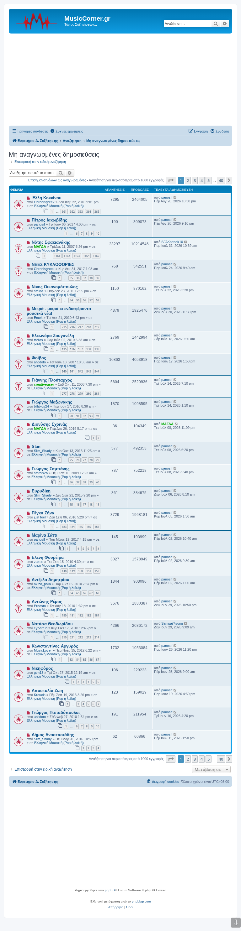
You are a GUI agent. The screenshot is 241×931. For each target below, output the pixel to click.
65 (77, 593)
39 (97, 278)
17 (84, 504)
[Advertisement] (120, 80)
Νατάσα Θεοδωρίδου (52, 624)
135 (64, 349)
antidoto (40, 362)
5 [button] (208, 180)
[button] (170, 180)
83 (71, 660)
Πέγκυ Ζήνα (43, 513)
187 (96, 527)
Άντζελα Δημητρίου (50, 579)
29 (97, 460)
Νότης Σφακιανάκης (51, 242)
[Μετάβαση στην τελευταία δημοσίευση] (175, 197)
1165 (96, 256)
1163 (76, 256)
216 (72, 327)
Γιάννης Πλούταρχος (52, 380)
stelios (39, 291)
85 (84, 660)
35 (71, 278)
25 (71, 460)
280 (88, 394)
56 (84, 300)
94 (97, 416)
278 (72, 394)
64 (71, 593)
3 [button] (195, 180)
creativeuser (44, 384)
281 (96, 394)
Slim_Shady (43, 451)
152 (96, 571)
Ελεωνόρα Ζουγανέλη (53, 335)
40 (97, 482)
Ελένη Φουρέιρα (48, 557)
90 (71, 416)
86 (91, 660)
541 (72, 371)
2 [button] (188, 180)
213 (88, 637)
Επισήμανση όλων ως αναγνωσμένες (57, 180)
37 (84, 278)
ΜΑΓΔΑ (40, 246)
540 (64, 371)
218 (88, 327)
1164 (86, 256)
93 (91, 416)
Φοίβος (39, 358)
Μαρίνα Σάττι (44, 535)
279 (80, 394)
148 (64, 571)
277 (64, 394)
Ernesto (40, 606)
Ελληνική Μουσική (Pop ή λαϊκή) (59, 206)
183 (64, 527)
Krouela (40, 695)
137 (80, 349)
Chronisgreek (44, 202)
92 (84, 416)
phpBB (110, 890)
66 (84, 593)
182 (80, 615)
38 (91, 278)
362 (72, 212)
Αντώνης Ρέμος (47, 601)
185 (80, 527)
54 (71, 300)
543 (88, 371)
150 (80, 571)
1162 (67, 256)
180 (64, 615)
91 (77, 416)
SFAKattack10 (172, 242)
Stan (36, 446)
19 (97, 504)
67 (91, 593)
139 (96, 349)
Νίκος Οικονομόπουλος (55, 286)
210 (64, 637)
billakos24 (41, 406)
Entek (38, 318)
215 (64, 327)
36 (77, 278)
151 (88, 571)
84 (77, 660)
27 (84, 460)
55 (77, 300)
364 (88, 212)
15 (71, 504)
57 (91, 300)
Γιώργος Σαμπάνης (51, 468)
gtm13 (38, 672)
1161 (57, 256)
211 (72, 637)
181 (72, 615)
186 (88, 527)
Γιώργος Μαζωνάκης (52, 402)
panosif (166, 197)
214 (96, 637)
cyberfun (40, 628)
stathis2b (41, 473)
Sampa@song (172, 623)
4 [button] (202, 180)
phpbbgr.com (141, 901)
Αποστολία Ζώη (47, 690)
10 (97, 233)
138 (88, 349)
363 (80, 212)
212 (80, 637)
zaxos (38, 562)
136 (72, 349)
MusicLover (43, 650)
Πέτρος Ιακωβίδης (49, 220)
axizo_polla (42, 584)
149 (72, 571)
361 (64, 212)
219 (96, 327)
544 (96, 371)
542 (80, 371)
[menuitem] (66, 131)
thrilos (38, 340)
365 (96, 212)
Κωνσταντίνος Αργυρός (55, 646)
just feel (40, 517)
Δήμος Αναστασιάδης (53, 734)
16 (77, 504)
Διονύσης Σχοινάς (49, 424)
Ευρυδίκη (41, 491)
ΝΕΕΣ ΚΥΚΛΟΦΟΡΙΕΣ (53, 264)
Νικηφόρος (42, 668)
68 (97, 593)
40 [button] (221, 180)
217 (80, 327)
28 (91, 460)
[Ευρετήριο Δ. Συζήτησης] (37, 20)
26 (77, 460)
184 (72, 527)
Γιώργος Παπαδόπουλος (56, 712)
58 (97, 300)
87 (97, 660)
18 (91, 504)
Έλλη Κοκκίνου (47, 197)
